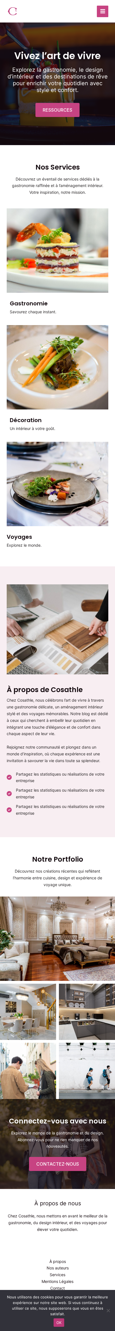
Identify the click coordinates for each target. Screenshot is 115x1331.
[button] (57, 110)
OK (59, 1322)
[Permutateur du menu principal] (102, 11)
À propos (57, 1261)
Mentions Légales (57, 1281)
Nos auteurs (58, 1267)
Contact (57, 1288)
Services (57, 1274)
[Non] (108, 1310)
